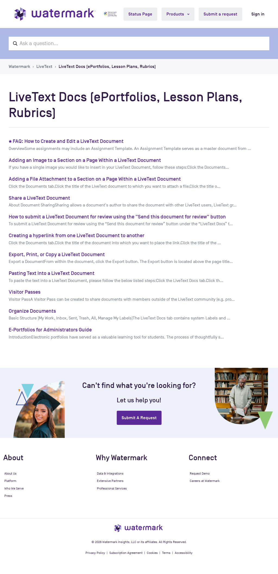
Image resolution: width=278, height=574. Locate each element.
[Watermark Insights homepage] (139, 528)
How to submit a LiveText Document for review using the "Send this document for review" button (117, 217)
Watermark (19, 66)
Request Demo (200, 473)
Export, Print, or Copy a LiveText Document (57, 254)
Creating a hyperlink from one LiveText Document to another (76, 235)
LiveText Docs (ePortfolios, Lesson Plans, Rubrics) (107, 66)
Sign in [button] (257, 14)
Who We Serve (14, 488)
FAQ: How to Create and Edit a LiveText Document (68, 141)
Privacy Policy (95, 553)
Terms (166, 553)
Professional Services (112, 488)
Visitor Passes (24, 292)
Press (8, 496)
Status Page (140, 14)
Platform (10, 481)
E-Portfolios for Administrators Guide (50, 330)
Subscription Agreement (126, 553)
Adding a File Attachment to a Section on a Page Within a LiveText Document (95, 179)
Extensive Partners (110, 481)
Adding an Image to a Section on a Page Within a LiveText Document (85, 160)
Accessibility (183, 553)
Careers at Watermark (205, 481)
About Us (10, 473)
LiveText (44, 66)
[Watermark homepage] (55, 14)
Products (175, 14)
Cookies (152, 553)
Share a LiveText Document (39, 198)
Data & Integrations (110, 473)
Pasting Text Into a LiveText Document (51, 273)
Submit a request (220, 14)
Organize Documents (32, 311)
